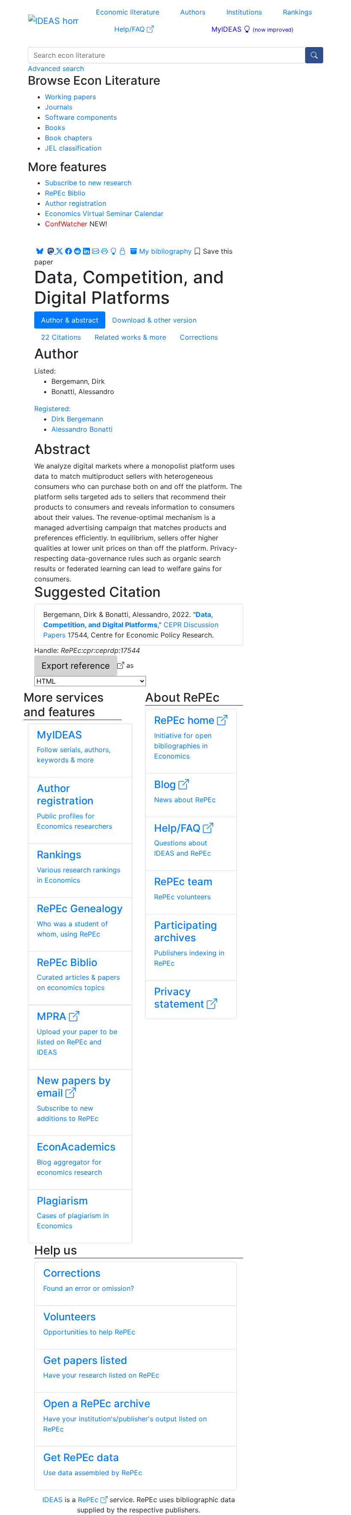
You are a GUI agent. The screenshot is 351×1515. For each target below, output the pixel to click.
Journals (58, 107)
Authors (192, 12)
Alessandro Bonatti (82, 429)
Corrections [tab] (199, 337)
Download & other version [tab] (154, 320)
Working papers (70, 96)
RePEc (89, 1499)
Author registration (75, 203)
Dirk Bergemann (77, 419)
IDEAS (52, 1499)
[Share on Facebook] (68, 251)
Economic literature (127, 12)
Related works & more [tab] (130, 337)
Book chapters (68, 137)
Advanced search (56, 68)
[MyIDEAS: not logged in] (119, 251)
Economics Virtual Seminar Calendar (104, 213)
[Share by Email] (95, 251)
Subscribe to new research (88, 182)
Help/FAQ (130, 29)
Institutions (244, 12)
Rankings (297, 12)
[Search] (314, 55)
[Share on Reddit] (77, 251)
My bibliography (164, 251)
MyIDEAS (252, 29)
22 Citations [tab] (61, 337)
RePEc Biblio (65, 193)
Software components (81, 117)
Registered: (52, 408)
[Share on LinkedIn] (86, 251)
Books (55, 127)
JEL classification (73, 148)
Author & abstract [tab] (69, 320)
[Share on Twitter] (59, 251)
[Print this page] (104, 251)
